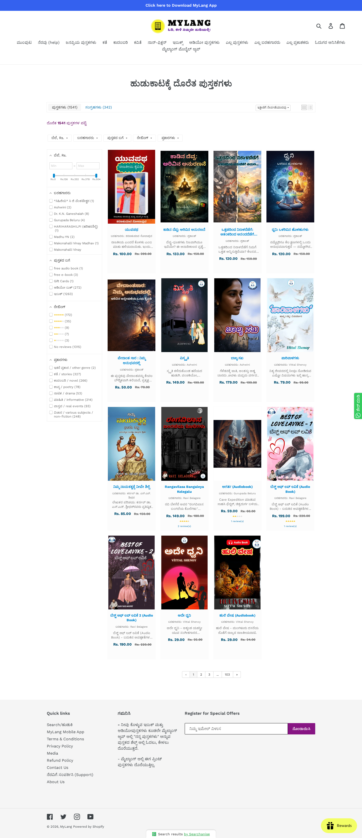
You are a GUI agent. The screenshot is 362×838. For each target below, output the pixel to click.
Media (52, 753)
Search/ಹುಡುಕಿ (60, 724)
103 (227, 674)
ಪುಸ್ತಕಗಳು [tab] (64, 107)
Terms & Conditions (65, 739)
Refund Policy (60, 760)
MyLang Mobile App (65, 731)
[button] (304, 107)
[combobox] (324, 25)
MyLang (66, 826)
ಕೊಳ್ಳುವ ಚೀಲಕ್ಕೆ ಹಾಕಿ (131, 191)
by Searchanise (197, 834)
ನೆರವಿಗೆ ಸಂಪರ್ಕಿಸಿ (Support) (70, 774)
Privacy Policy (60, 746)
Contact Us (57, 767)
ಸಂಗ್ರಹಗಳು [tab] (98, 107)
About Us (56, 781)
